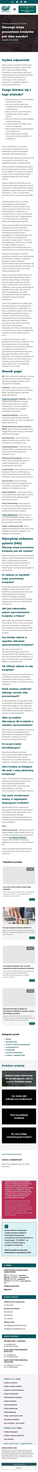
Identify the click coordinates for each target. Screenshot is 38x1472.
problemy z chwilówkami (14, 1055)
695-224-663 (8, 1312)
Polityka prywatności (11, 1286)
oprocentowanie (11, 1047)
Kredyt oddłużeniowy (10, 515)
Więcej (32, 899)
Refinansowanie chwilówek (13, 1397)
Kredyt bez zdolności (9, 399)
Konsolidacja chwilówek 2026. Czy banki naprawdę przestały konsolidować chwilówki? (18, 967)
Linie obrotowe (9, 1439)
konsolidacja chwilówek (17, 837)
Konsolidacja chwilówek (11, 1419)
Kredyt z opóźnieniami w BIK (13, 1416)
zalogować (14, 1164)
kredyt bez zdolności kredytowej (16, 1044)
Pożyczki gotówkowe (10, 1405)
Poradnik (9, 1050)
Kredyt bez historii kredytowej (13, 1390)
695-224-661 (8, 1315)
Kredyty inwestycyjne (11, 1432)
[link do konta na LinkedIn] (21, 2)
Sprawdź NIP (22, 1275)
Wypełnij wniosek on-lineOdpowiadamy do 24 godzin (27, 9)
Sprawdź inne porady (10, 40)
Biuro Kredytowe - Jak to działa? (14, 1423)
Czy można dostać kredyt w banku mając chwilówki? (17, 888)
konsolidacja (10, 1042)
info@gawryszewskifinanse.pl (14, 1329)
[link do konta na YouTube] (24, 2)
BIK (7, 1039)
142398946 (14, 1277)
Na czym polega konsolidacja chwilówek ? (17, 928)
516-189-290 (8, 1319)
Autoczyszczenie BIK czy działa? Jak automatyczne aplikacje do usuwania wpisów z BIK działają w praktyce (18, 1011)
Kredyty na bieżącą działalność (14, 1435)
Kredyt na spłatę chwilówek (13, 1386)
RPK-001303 (12, 1279)
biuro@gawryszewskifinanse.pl (15, 1325)
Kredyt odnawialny (10, 1401)
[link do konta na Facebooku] (17, 2)
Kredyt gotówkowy (10, 1412)
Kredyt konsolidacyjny (11, 1394)
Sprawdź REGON (24, 1277)
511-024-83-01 (12, 1275)
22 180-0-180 (8, 1305)
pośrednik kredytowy (13, 1052)
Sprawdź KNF (21, 1279)
